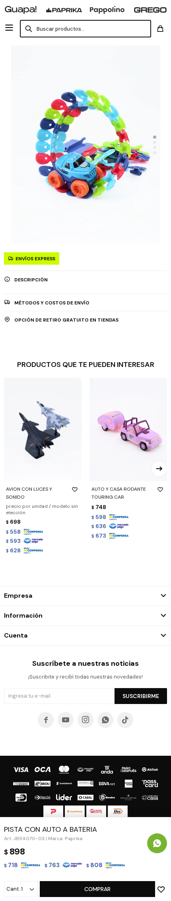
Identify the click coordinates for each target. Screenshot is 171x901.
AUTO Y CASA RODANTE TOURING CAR (118, 493)
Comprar (97, 889)
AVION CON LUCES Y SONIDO (29, 493)
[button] (154, 137)
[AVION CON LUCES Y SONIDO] (43, 429)
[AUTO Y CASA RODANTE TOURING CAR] (128, 429)
